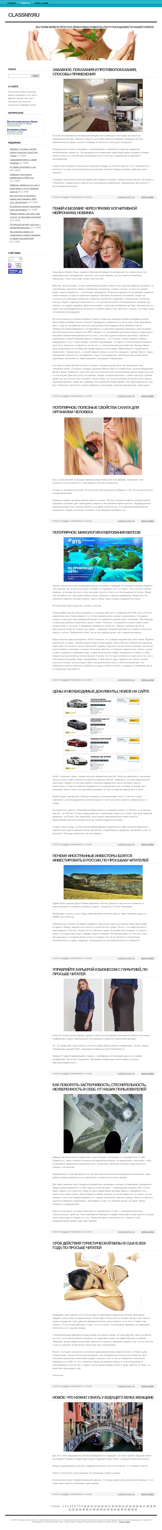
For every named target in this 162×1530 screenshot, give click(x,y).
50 (136, 1509)
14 (99, 1506)
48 (129, 1509)
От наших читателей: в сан (23, 167)
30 (154, 1506)
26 (141, 1506)
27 (144, 1506)
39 (98, 1509)
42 (108, 1509)
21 (123, 1506)
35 (84, 1509)
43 (111, 1509)
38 (94, 1509)
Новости (25, 3)
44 (115, 1509)
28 (147, 1506)
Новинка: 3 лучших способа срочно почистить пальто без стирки (24, 152)
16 (106, 1506)
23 (130, 1506)
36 (87, 1509)
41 (104, 1509)
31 (70, 1509)
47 (125, 1509)
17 (109, 1506)
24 (134, 1506)
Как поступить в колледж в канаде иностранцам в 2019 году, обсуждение (23, 199)
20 (120, 1506)
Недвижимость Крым (15, 132)
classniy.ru (23, 15)
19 (116, 1506)
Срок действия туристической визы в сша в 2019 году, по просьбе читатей (99, 1245)
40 (101, 1509)
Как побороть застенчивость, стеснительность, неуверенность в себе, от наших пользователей (99, 1087)
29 (151, 1506)
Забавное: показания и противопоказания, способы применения (94, 72)
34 (80, 1509)
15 (102, 1506)
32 (73, 1509)
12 (92, 1506)
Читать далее (147, 197)
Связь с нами (41, 3)
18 (113, 1506)
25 (137, 1506)
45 (118, 1509)
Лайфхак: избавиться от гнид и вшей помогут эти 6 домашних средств (25, 188)
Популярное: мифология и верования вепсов (96, 532)
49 (132, 1509)
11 (88, 1506)
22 (127, 1506)
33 (77, 1509)
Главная (11, 3)
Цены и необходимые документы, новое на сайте (101, 691)
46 (122, 1509)
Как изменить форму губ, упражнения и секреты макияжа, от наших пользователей (25, 235)
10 (85, 1506)
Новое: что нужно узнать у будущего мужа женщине (103, 1397)
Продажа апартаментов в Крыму (19, 124)
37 (91, 1509)
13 (95, 1506)
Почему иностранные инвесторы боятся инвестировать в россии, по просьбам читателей (100, 858)
